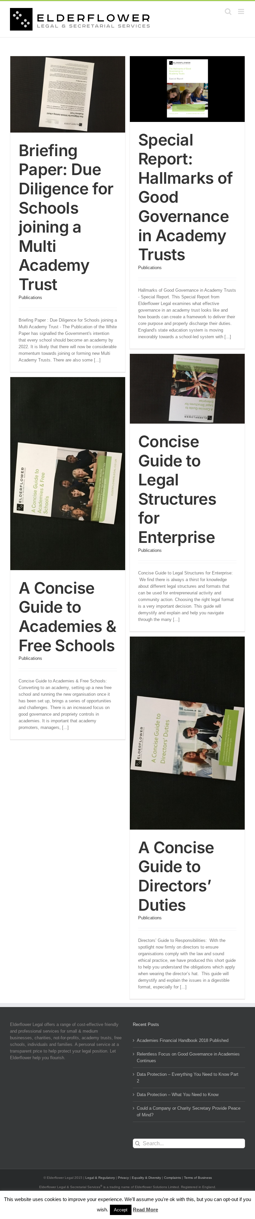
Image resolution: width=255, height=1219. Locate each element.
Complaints (172, 1177)
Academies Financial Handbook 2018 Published (182, 1040)
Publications (30, 297)
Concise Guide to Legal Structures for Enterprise (177, 489)
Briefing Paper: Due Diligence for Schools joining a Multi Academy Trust (66, 217)
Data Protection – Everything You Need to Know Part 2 (187, 1077)
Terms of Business (198, 1177)
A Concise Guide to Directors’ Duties (176, 876)
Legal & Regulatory (100, 1177)
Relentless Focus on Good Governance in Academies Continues (188, 1057)
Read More (145, 1209)
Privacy (123, 1177)
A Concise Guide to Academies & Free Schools (67, 616)
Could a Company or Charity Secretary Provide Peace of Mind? (188, 1111)
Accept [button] (121, 1209)
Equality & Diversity (146, 1177)
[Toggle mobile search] (228, 11)
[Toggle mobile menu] (241, 11)
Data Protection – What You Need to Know (177, 1094)
